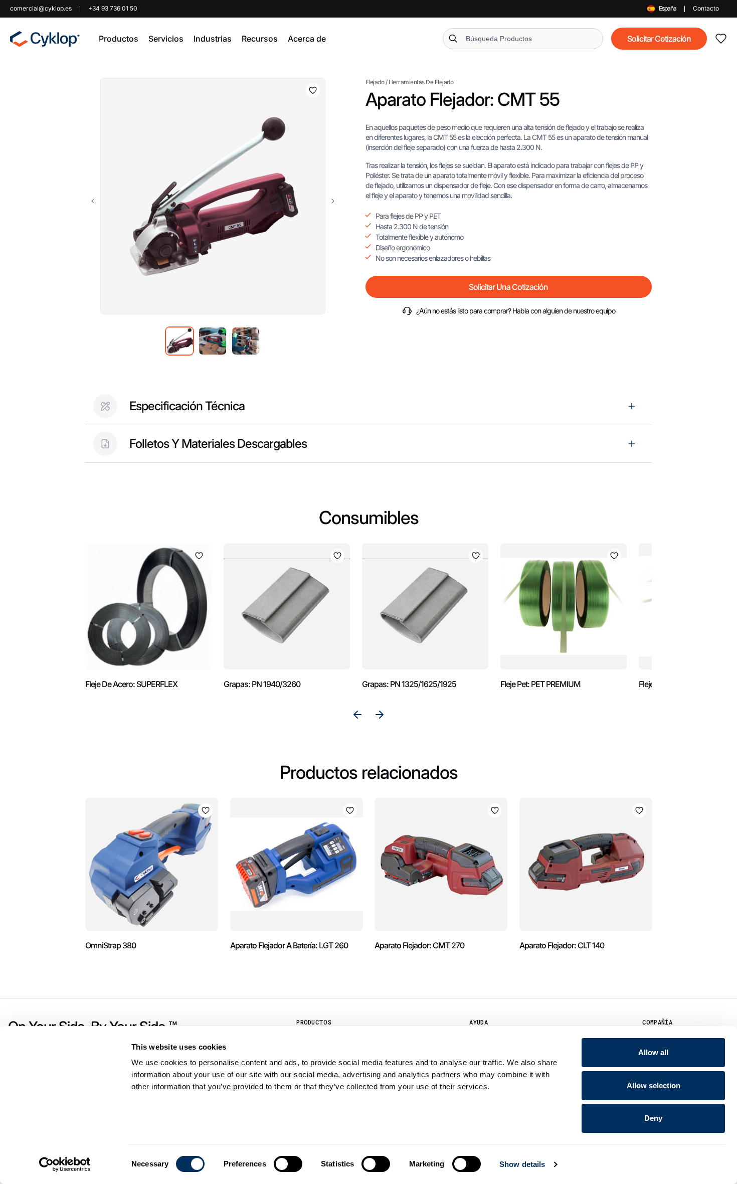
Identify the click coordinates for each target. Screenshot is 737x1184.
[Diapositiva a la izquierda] (92, 201)
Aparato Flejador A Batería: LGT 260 (289, 945)
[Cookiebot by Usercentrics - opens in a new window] (65, 1164)
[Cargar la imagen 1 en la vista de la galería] (179, 341)
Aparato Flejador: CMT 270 (419, 945)
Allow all (653, 1052)
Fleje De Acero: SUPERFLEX (131, 684)
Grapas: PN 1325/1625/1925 (409, 684)
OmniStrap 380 (110, 945)
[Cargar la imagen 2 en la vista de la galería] (213, 341)
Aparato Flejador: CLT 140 (561, 945)
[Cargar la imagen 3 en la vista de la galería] (246, 341)
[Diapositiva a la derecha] (332, 201)
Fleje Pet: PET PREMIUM (540, 684)
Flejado (375, 82)
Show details (522, 1164)
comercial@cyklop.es (41, 8)
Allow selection (653, 1085)
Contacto (706, 8)
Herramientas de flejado (421, 82)
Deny (653, 1118)
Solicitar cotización (659, 39)
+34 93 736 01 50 (112, 8)
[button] (118, 39)
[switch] (288, 1164)
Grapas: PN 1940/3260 (262, 684)
